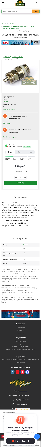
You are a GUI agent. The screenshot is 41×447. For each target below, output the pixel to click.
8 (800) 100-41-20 (22, 400)
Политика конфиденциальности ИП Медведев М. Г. (20, 359)
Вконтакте (13, 372)
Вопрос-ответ (20, 357)
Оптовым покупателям (20, 347)
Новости (20, 330)
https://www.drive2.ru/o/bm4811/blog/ (18, 372)
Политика (20, 333)
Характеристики (18, 56)
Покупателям (20, 338)
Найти (36, 11)
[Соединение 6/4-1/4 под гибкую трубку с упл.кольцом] (20, 75)
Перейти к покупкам (10, 137)
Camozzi (5, 102)
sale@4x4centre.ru (22, 404)
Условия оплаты (20, 341)
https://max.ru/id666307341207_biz (27, 372)
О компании (20, 327)
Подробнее (7, 123)
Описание (6, 56)
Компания (20, 324)
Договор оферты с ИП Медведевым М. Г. (20, 349)
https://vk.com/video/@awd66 (22, 372)
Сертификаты (20, 362)
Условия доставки (20, 344)
